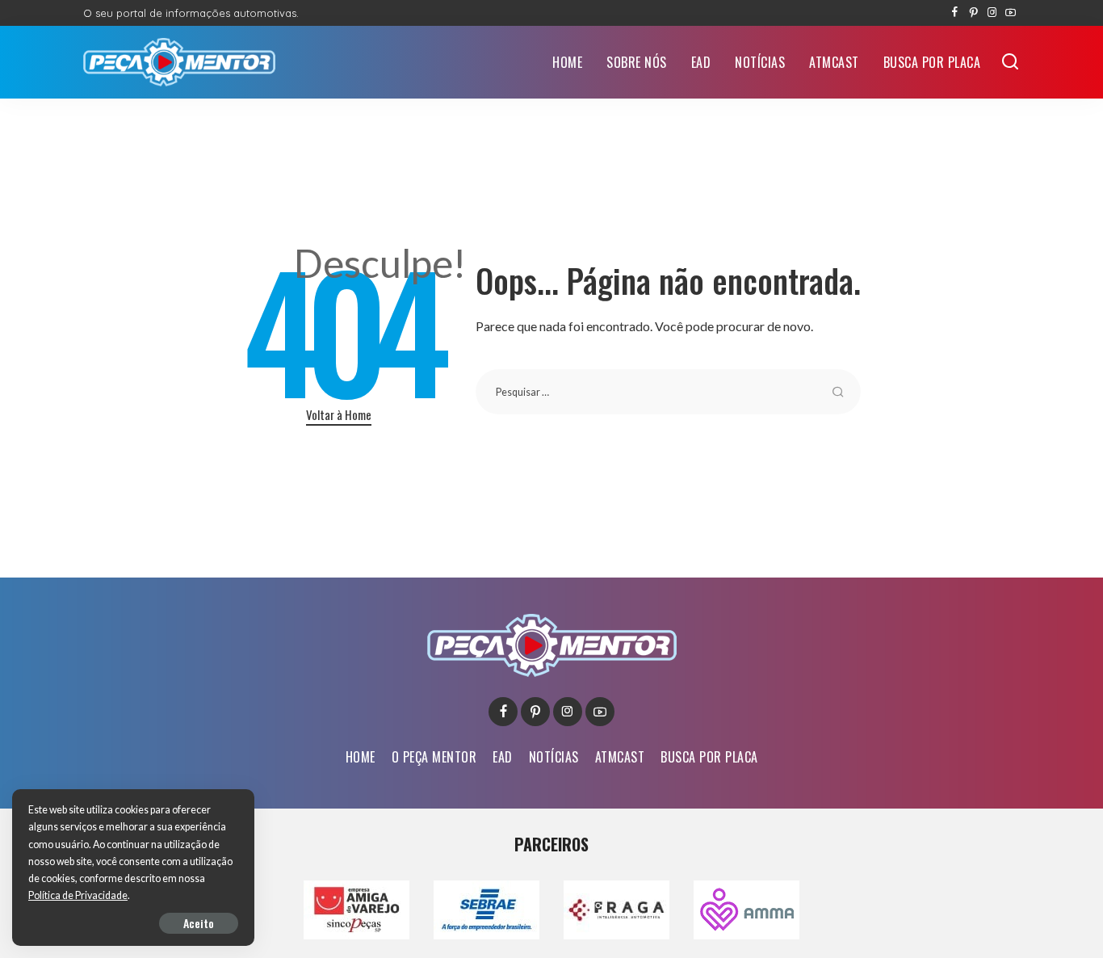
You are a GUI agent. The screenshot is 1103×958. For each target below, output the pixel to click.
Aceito (198, 922)
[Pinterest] (973, 13)
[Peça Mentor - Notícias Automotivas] (179, 62)
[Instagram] (992, 13)
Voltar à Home (338, 414)
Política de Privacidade (78, 895)
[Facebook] (955, 13)
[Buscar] (1010, 62)
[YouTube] (1010, 13)
